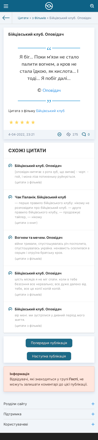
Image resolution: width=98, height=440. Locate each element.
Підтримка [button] (12, 414)
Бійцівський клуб (50, 111)
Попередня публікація (49, 343)
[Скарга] (60, 134)
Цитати (23, 18)
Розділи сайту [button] (15, 404)
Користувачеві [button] (16, 424)
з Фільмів (39, 18)
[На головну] (6, 18)
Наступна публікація (49, 356)
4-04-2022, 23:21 (21, 134)
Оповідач (52, 90)
